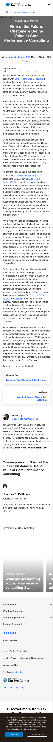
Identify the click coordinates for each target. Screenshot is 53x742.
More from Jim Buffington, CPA (31, 447)
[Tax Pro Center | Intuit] (6, 12)
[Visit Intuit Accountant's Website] (26, 640)
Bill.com (34, 295)
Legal (5, 658)
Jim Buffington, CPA (20, 56)
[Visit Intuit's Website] (26, 633)
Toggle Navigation (49, 4)
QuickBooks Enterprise (27, 175)
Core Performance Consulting (29, 78)
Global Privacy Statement (20, 720)
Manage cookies (10, 665)
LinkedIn (23, 688)
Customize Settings (37, 734)
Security (24, 658)
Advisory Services (15, 574)
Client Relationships (25, 12)
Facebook (5, 688)
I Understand (14, 734)
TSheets (18, 298)
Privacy (14, 658)
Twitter (11, 688)
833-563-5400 (18, 672)
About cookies (37, 658)
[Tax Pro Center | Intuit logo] (19, 4)
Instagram (17, 688)
